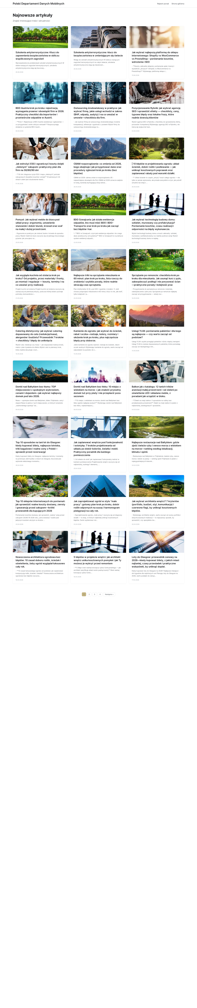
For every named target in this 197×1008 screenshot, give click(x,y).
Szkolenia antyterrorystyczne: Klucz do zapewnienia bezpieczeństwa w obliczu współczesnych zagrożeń (37, 55)
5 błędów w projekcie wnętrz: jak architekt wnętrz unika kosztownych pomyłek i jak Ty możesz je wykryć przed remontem (97, 560)
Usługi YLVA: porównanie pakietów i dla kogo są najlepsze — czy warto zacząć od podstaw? (156, 334)
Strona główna (178, 4)
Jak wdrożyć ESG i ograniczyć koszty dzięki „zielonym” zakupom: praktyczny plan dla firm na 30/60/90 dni (40, 167)
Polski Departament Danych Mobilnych (38, 3)
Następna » (109, 594)
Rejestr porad (163, 4)
